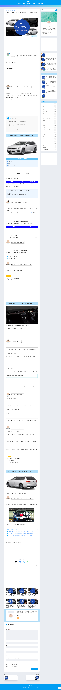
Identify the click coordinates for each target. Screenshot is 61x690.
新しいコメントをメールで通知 (12, 664)
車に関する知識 (40, 3)
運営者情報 (24, 687)
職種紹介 (24, 3)
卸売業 (49, 125)
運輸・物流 (49, 109)
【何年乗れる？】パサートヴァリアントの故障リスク (17, 121)
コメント (8, 629)
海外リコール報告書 (28, 212)
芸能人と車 (34, 3)
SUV (49, 145)
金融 (49, 116)
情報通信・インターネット (49, 120)
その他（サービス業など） (49, 129)
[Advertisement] (22, 45)
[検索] (56, 10)
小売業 (49, 127)
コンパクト (49, 132)
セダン (37, 565)
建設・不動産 (49, 111)
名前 (7, 641)
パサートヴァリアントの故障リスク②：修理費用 (17, 124)
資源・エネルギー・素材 (49, 118)
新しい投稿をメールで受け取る (12, 666)
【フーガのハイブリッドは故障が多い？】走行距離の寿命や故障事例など (20, 533)
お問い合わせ (29, 687)
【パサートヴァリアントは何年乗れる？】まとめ (16, 129)
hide (14, 118)
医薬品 (49, 123)
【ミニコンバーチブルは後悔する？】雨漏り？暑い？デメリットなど (20, 535)
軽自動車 (49, 136)
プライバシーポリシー (35, 687)
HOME (31, 685)
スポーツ (49, 138)
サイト (7, 649)
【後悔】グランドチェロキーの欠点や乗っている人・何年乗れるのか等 (20, 531)
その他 (49, 134)
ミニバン (49, 143)
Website (18, 619)
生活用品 (49, 113)
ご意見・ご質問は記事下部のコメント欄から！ (30, 5)
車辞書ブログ (30, 1)
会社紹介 (19, 3)
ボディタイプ (29, 3)
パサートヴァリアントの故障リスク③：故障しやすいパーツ (18, 125)
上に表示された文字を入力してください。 (13, 658)
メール (7, 645)
